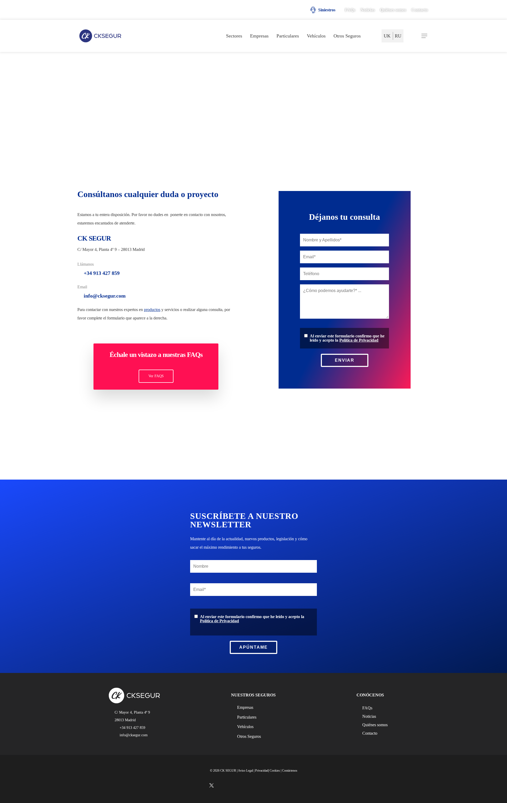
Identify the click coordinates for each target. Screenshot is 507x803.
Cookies (275, 770)
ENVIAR (344, 360)
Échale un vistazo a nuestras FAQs (156, 355)
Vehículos (245, 726)
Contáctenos (289, 770)
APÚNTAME (253, 647)
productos (152, 309)
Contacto (369, 733)
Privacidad (261, 770)
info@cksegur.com (105, 296)
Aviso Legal (245, 770)
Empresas (245, 707)
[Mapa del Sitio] (372, 36)
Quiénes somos (375, 725)
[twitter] (82, 10)
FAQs (367, 708)
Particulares (246, 717)
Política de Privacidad (358, 340)
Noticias (369, 716)
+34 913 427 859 (102, 273)
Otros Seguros (249, 736)
